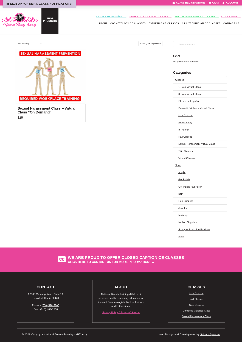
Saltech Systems (210, 334)
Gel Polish (184, 179)
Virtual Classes (186, 158)
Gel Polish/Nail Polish (190, 186)
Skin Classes (185, 151)
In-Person (183, 129)
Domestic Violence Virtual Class (196, 108)
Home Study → (231, 16)
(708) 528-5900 (50, 305)
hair (180, 193)
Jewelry (182, 208)
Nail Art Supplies (187, 222)
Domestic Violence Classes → (151, 16)
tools (181, 236)
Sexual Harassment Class (196, 316)
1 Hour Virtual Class (189, 86)
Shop (178, 165)
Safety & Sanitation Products (194, 229)
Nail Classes (185, 136)
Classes (179, 79)
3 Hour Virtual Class (189, 94)
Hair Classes (185, 115)
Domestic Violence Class (196, 310)
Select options (50, 97)
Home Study (185, 122)
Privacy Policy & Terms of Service (121, 312)
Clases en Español (188, 101)
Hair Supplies (185, 200)
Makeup (182, 215)
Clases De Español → (111, 16)
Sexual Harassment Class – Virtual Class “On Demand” (46, 110)
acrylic (181, 172)
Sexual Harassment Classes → (197, 16)
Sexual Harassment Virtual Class (196, 143)
